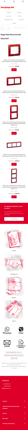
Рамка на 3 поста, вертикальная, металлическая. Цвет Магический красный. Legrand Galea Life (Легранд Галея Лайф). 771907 (14, 187)
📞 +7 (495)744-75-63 (6, 384)
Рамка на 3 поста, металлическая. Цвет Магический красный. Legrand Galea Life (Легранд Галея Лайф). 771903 (14, 155)
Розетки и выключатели (18, 27)
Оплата (19, 16)
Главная (9, 12)
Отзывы (14, 23)
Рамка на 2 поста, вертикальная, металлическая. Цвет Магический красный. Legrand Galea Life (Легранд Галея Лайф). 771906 (14, 123)
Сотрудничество (8, 19)
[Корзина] (23, 1)
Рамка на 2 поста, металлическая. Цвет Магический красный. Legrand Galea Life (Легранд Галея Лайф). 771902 (14, 91)
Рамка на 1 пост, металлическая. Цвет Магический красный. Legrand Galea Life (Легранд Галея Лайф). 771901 (14, 60)
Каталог (19, 12)
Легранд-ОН (7, 7)
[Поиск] (4, 1)
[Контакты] (14, 1)
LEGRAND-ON (5, 380)
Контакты (21, 19)
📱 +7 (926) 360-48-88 (6, 386)
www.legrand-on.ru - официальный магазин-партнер (14, 355)
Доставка (9, 16)
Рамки (9, 29)
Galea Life (2, 29)
